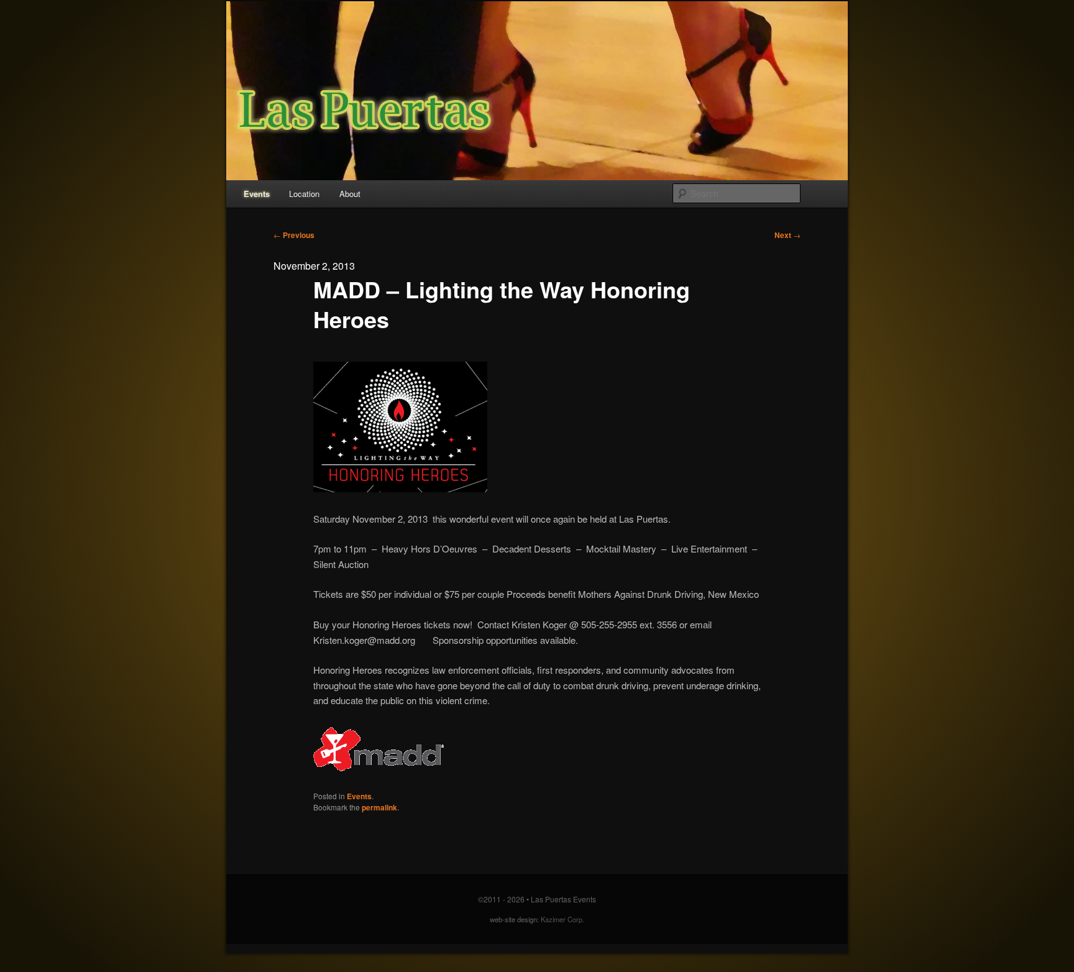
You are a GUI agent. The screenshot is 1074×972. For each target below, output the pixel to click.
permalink (379, 807)
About (349, 193)
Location (304, 193)
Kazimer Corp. (562, 919)
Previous (293, 235)
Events (257, 193)
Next (787, 235)
